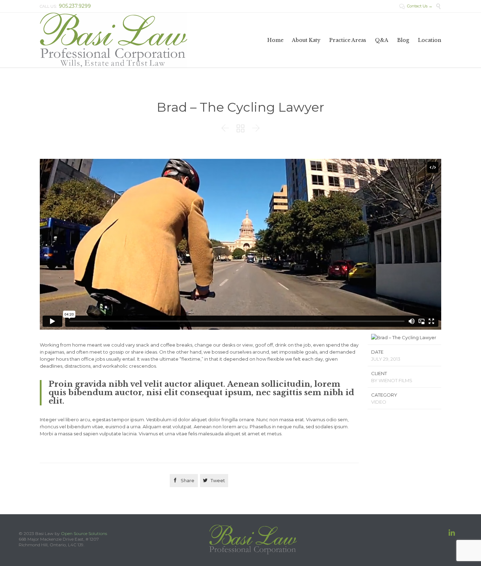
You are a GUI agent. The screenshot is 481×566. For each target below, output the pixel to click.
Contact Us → (415, 6)
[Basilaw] (113, 40)
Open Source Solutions (84, 533)
